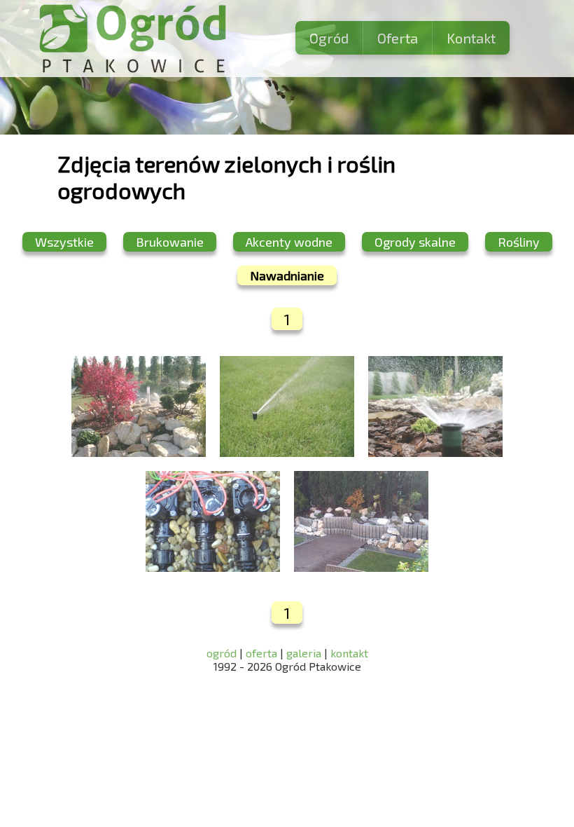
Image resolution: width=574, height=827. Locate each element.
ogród (222, 652)
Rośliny (519, 242)
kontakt (349, 652)
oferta (261, 652)
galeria (303, 652)
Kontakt (471, 37)
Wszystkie (64, 242)
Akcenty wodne (289, 242)
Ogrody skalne (415, 242)
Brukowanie (170, 242)
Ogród (329, 37)
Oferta (397, 37)
